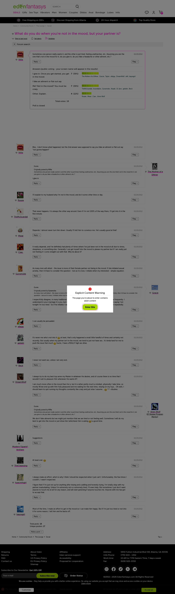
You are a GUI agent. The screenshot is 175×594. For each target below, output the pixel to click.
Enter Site (90, 307)
